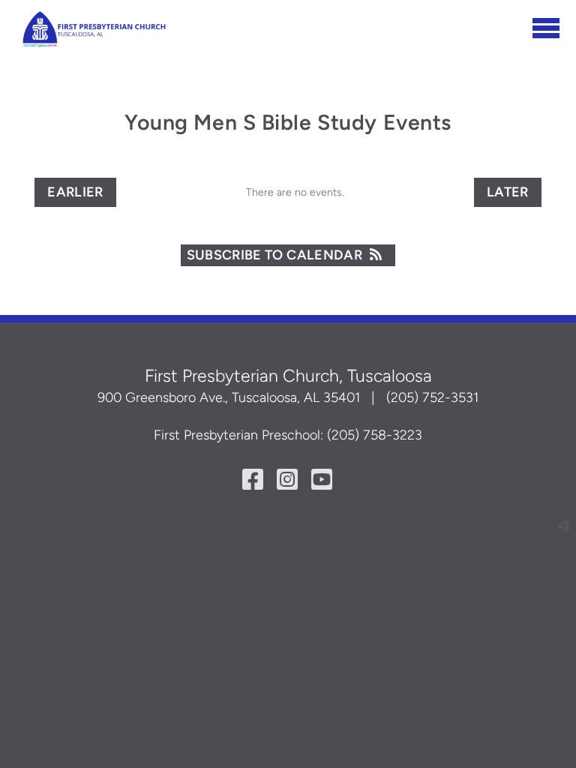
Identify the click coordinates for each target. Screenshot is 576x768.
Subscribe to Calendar (275, 255)
